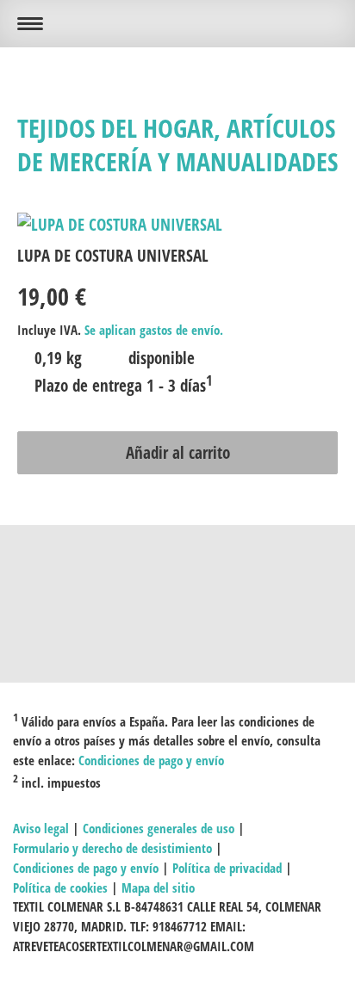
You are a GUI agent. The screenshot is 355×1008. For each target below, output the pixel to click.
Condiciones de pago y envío (151, 760)
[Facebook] (177, 584)
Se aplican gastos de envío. (153, 329)
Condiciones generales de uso (158, 828)
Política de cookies (60, 887)
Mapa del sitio (158, 887)
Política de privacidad (227, 867)
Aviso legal (41, 828)
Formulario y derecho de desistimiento (112, 847)
